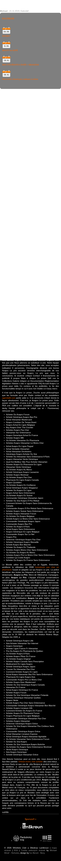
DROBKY (6, 36)
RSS (16, 850)
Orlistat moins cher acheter (30, 761)
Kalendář (25, 11)
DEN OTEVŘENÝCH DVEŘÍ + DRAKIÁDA (20, 64)
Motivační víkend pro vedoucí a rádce (20, 79)
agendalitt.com (8, 398)
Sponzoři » (30, 819)
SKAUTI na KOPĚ (10, 50)
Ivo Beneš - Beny (37, 853)
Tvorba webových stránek (33, 850)
